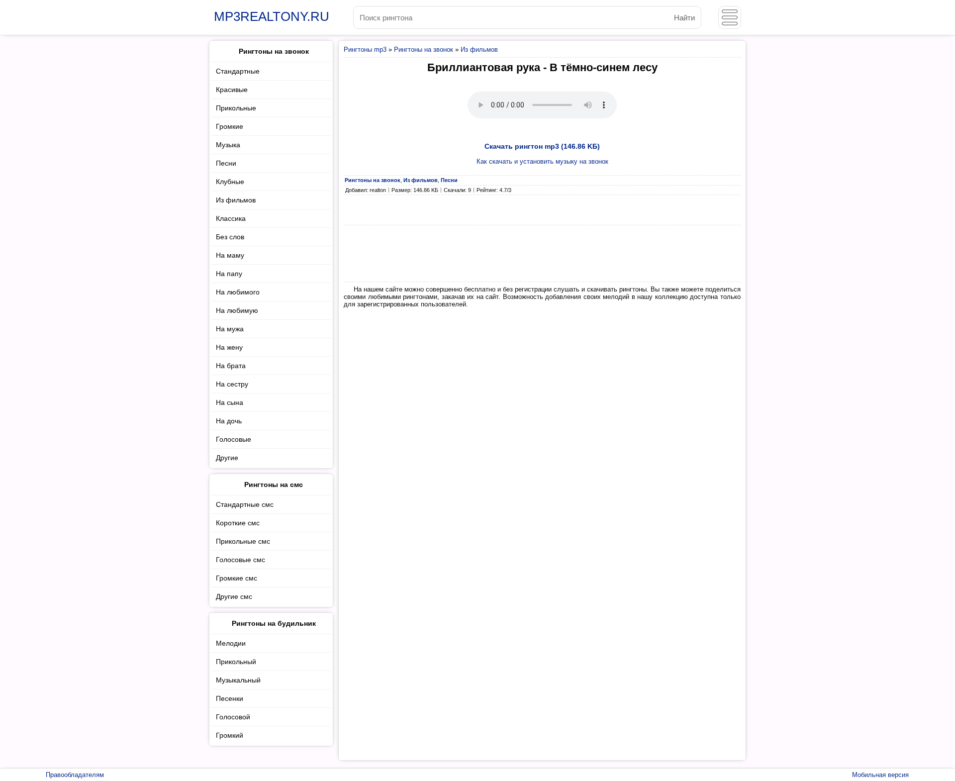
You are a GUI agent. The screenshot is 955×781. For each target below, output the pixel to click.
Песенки (229, 698)
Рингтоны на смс (273, 484)
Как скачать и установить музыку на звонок (542, 161)
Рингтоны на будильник (274, 623)
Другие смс (234, 596)
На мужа (230, 329)
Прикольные (236, 108)
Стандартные (238, 71)
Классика (231, 218)
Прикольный (236, 662)
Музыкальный (238, 680)
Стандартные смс (245, 504)
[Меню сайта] (729, 17)
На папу (229, 274)
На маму (230, 255)
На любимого (238, 292)
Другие (227, 458)
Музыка (228, 145)
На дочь (229, 421)
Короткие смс (238, 523)
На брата (231, 366)
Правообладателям (75, 775)
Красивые (232, 90)
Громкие (229, 126)
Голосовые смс (240, 560)
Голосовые (233, 439)
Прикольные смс (243, 541)
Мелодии (231, 643)
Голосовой (233, 717)
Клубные (230, 182)
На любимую (237, 310)
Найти (684, 17)
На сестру (232, 384)
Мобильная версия (880, 775)
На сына (229, 402)
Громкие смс (236, 578)
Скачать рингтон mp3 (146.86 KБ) (542, 146)
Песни (226, 163)
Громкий (229, 735)
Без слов (230, 237)
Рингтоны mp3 (365, 49)
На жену (229, 347)
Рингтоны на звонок (423, 49)
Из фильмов (479, 49)
